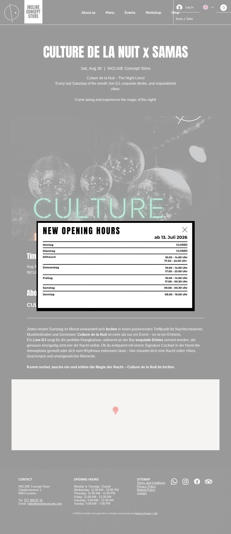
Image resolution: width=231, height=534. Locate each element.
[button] (184, 230)
